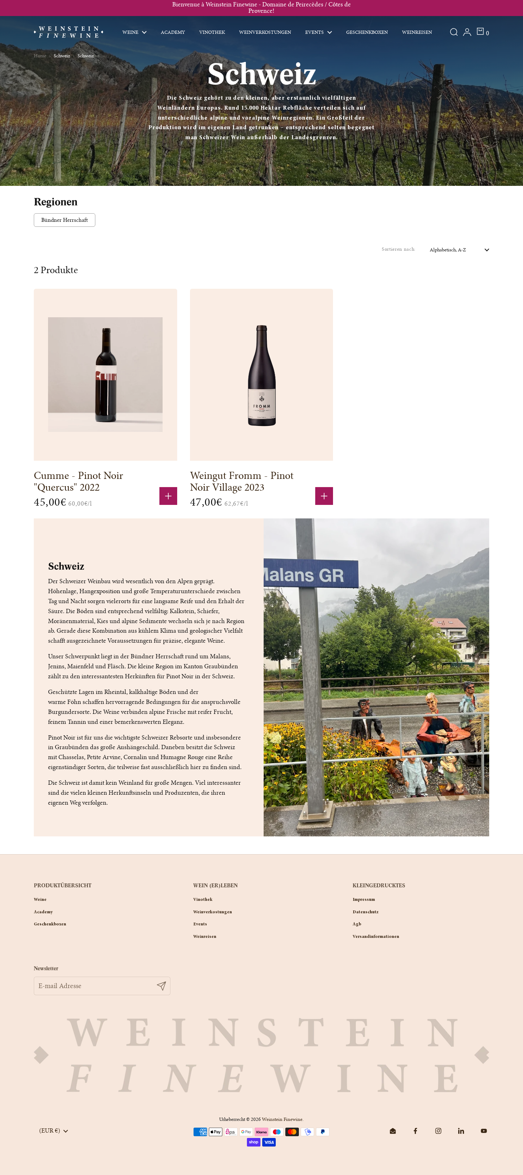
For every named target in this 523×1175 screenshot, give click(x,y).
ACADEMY (43, 912)
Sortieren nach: (399, 249)
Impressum (364, 899)
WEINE (40, 899)
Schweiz (62, 55)
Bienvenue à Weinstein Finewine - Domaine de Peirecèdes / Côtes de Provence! (261, 8)
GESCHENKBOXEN (50, 924)
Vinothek (202, 899)
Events (200, 924)
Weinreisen (204, 936)
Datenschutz (366, 912)
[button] (482, 32)
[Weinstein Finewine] (68, 32)
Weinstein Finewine (282, 1119)
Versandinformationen (376, 936)
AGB (357, 924)
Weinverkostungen (212, 912)
